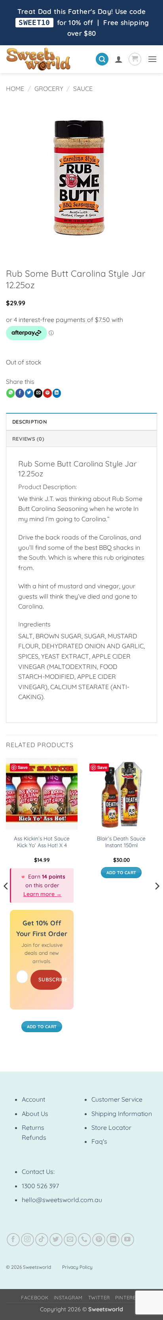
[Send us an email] (70, 1239)
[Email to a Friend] (38, 393)
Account (33, 1099)
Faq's (99, 1141)
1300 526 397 (40, 1186)
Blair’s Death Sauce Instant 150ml (121, 842)
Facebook (34, 1298)
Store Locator (111, 1127)
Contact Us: (38, 1171)
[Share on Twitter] (29, 393)
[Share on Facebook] (19, 393)
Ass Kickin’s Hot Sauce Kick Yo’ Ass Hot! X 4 (42, 842)
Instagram (68, 1298)
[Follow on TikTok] (41, 1239)
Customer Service (116, 1099)
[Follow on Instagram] (27, 1239)
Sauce (83, 88)
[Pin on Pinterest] (47, 393)
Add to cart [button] (42, 1026)
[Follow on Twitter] (56, 1239)
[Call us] (84, 1239)
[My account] (119, 59)
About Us (35, 1114)
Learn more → (42, 894)
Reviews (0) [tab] (28, 439)
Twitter (99, 1298)
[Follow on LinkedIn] (112, 1239)
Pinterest (128, 1298)
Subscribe (50, 979)
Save (23, 767)
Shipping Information (121, 1114)
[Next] (156, 902)
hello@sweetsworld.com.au (62, 1200)
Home (15, 88)
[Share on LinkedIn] (57, 393)
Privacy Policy (77, 1267)
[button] (102, 59)
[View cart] (135, 59)
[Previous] (6, 902)
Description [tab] (29, 421)
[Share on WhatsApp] (10, 393)
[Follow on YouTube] (127, 1239)
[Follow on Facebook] (13, 1239)
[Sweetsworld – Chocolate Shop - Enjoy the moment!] (47, 59)
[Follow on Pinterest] (98, 1239)
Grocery (48, 88)
